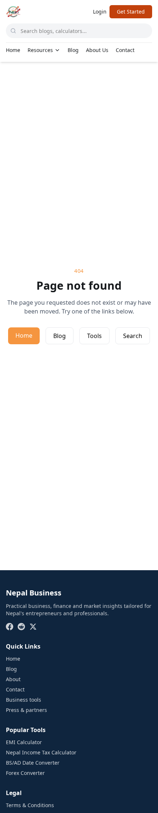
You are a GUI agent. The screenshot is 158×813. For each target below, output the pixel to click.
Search (132, 336)
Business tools (23, 699)
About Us (97, 50)
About (13, 679)
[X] (33, 626)
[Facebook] (9, 626)
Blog (73, 50)
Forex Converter (25, 772)
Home (13, 50)
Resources (40, 50)
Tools (94, 336)
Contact (125, 50)
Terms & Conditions (30, 805)
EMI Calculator (24, 742)
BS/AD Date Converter (33, 762)
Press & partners (26, 709)
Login (100, 11)
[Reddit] (21, 626)
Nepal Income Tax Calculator (41, 752)
